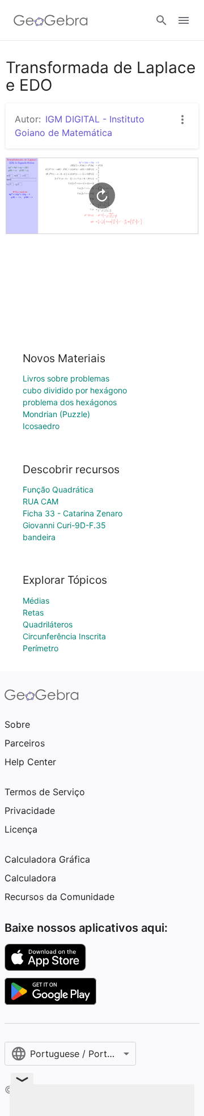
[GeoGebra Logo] (51, 20)
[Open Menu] (183, 20)
